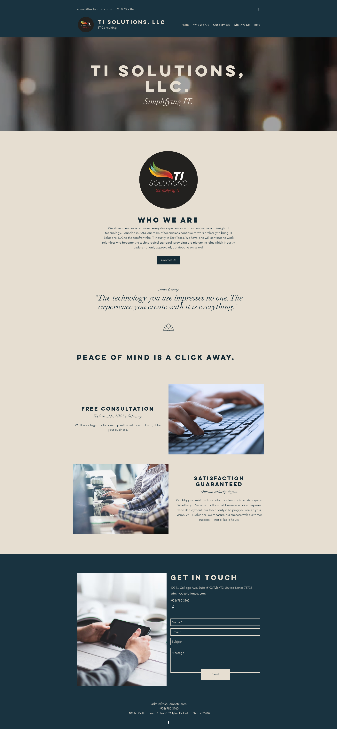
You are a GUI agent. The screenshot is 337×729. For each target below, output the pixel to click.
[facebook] (258, 9)
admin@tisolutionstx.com (94, 9)
